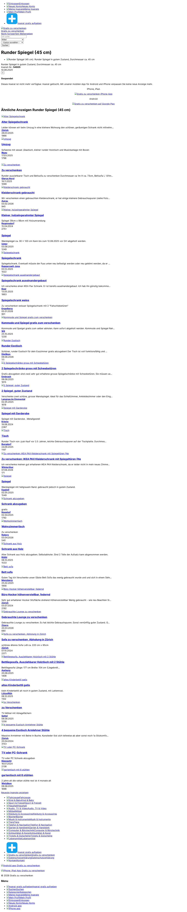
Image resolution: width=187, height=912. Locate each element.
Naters (5, 534)
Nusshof (6, 512)
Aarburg (6, 670)
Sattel (5, 715)
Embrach (6, 376)
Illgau (4, 152)
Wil (3, 331)
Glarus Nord (8, 178)
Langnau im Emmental (13, 399)
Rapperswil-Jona (11, 266)
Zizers (5, 625)
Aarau (5, 201)
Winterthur (7, 467)
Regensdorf (8, 223)
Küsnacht (6, 761)
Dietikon (6, 354)
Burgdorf (6, 444)
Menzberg (7, 580)
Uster (5, 243)
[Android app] (20, 865)
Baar (4, 288)
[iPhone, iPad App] (23, 870)
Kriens (5, 421)
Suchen (5, 45)
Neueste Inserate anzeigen (14, 792)
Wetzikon (7, 783)
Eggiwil (5, 489)
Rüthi (4, 557)
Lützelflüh (7, 693)
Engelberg (7, 308)
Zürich (5, 130)
